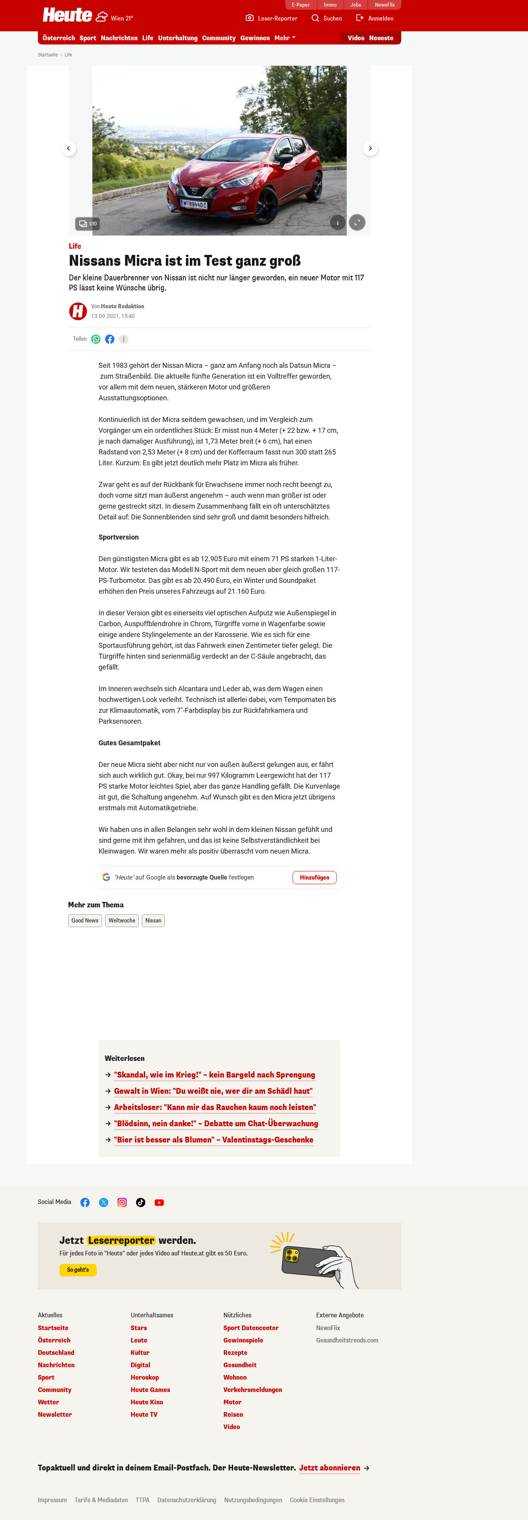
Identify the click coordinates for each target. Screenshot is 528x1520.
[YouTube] (159, 1202)
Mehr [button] (282, 38)
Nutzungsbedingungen (253, 1500)
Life (147, 38)
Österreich (59, 38)
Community (219, 38)
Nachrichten (56, 1365)
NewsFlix (328, 1328)
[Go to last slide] (68, 148)
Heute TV (144, 1415)
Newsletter (55, 1415)
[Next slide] (370, 148)
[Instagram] (122, 1202)
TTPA (143, 1500)
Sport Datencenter (251, 1328)
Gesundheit (240, 1365)
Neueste (381, 38)
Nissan (153, 920)
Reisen (233, 1415)
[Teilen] (123, 339)
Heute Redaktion (122, 306)
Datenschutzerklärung (186, 1500)
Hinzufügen (314, 877)
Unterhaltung (178, 38)
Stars (139, 1328)
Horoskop (145, 1378)
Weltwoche (122, 920)
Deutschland (56, 1353)
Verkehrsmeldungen (252, 1390)
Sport (88, 38)
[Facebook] (109, 339)
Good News (85, 920)
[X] (103, 1202)
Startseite (48, 55)
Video (356, 38)
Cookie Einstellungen (317, 1500)
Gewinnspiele (243, 1340)
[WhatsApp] (95, 339)
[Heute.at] (67, 14)
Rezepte (235, 1353)
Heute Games (150, 1390)
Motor (232, 1402)
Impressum (52, 1500)
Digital (140, 1365)
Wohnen (235, 1378)
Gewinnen (255, 38)
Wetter (48, 1402)
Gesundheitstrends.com (347, 1340)
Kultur (140, 1353)
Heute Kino (147, 1402)
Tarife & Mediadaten (101, 1500)
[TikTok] (140, 1202)
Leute (139, 1340)
